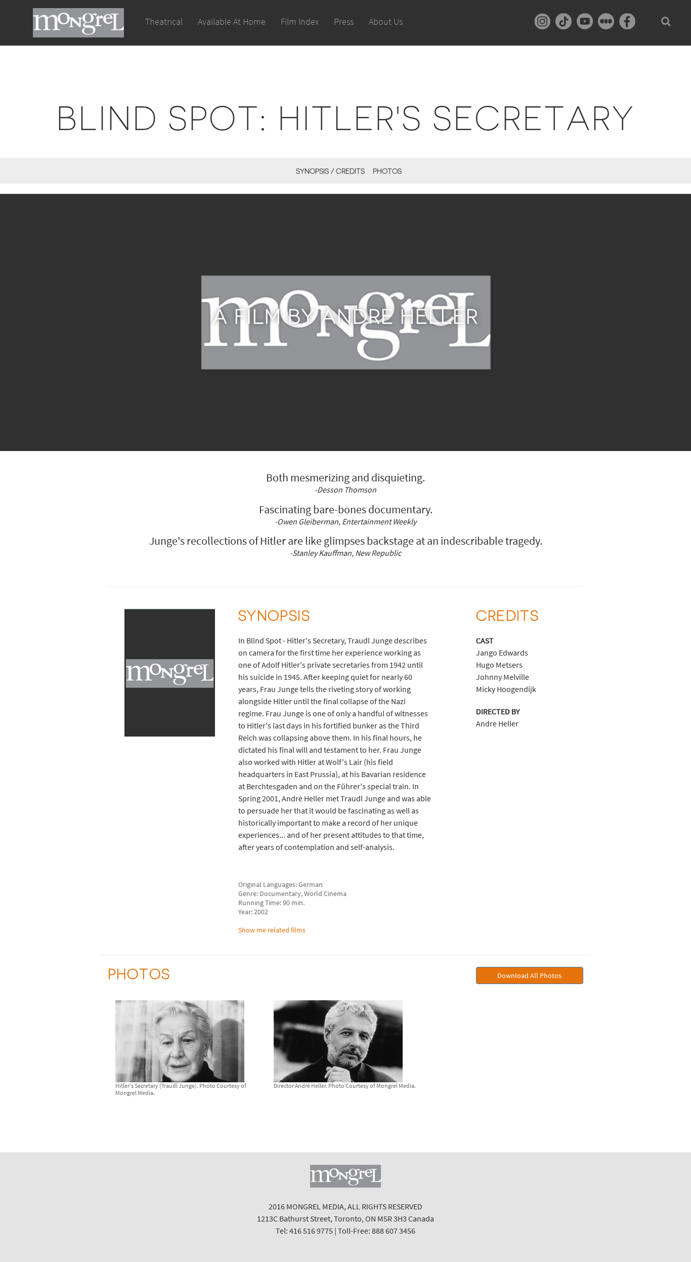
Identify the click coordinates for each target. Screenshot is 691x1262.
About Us (386, 21)
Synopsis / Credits (330, 171)
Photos (387, 171)
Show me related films (272, 929)
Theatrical (164, 21)
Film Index (300, 21)
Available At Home (232, 21)
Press (344, 21)
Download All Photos (529, 975)
